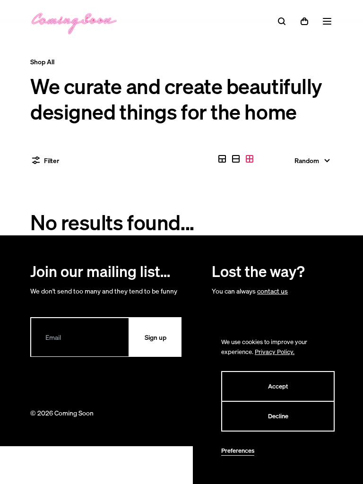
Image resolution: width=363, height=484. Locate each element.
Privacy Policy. (274, 352)
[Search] (281, 21)
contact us (272, 290)
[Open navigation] (327, 21)
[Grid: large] (236, 158)
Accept (278, 386)
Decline (278, 416)
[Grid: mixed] (222, 158)
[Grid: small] (249, 158)
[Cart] (304, 21)
